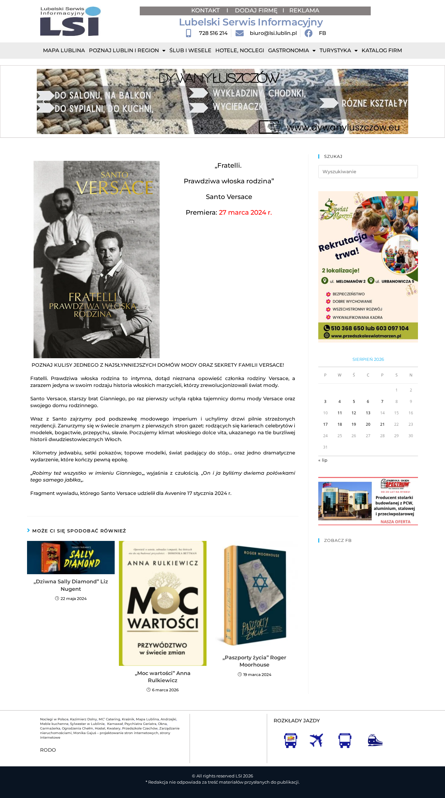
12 (354, 413)
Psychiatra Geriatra (140, 724)
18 (339, 424)
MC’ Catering (109, 719)
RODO (48, 750)
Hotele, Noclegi (239, 50)
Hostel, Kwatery (108, 728)
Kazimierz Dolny (83, 719)
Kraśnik (128, 719)
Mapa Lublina (64, 50)
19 (354, 424)
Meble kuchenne (54, 724)
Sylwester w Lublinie (87, 724)
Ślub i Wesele (190, 50)
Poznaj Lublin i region (124, 50)
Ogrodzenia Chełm (77, 728)
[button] (44, 102)
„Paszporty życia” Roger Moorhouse (254, 661)
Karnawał (114, 724)
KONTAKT (206, 10)
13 (368, 413)
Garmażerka (50, 728)
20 (368, 424)
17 (325, 424)
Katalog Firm (382, 50)
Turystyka (335, 50)
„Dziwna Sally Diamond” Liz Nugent (71, 585)
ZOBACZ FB (338, 540)
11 (339, 413)
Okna (162, 724)
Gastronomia (288, 50)
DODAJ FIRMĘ (256, 10)
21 (382, 424)
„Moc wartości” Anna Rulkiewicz (163, 676)
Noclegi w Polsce (54, 719)
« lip (322, 460)
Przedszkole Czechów (140, 728)
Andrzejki (168, 719)
